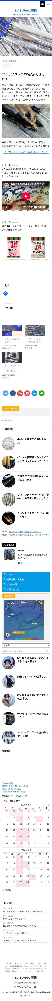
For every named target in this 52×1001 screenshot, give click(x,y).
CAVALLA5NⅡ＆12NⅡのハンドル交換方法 (26, 966)
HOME (9, 964)
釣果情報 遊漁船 (15, 579)
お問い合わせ (13, 589)
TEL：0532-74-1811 (11, 789)
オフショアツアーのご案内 (24, 964)
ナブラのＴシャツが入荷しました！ (18, 933)
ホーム (10, 574)
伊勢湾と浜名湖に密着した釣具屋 (26, 983)
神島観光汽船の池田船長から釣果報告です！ (29, 535)
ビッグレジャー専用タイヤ (32, 969)
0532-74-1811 (26, 987)
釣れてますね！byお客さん (32, 676)
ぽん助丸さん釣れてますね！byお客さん (20, 926)
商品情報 (7, 420)
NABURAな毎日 (26, 10)
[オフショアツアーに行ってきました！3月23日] (12, 357)
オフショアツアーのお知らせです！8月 (19, 940)
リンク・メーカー (26, 971)
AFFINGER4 (26, 996)
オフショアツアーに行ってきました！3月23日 (12, 368)
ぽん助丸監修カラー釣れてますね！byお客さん (23, 911)
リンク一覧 (12, 584)
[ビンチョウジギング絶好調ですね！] (35, 330)
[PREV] (4, 805)
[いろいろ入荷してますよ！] (12, 330)
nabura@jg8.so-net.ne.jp (13, 791)
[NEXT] (47, 805)
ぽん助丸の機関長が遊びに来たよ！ (25, 532)
